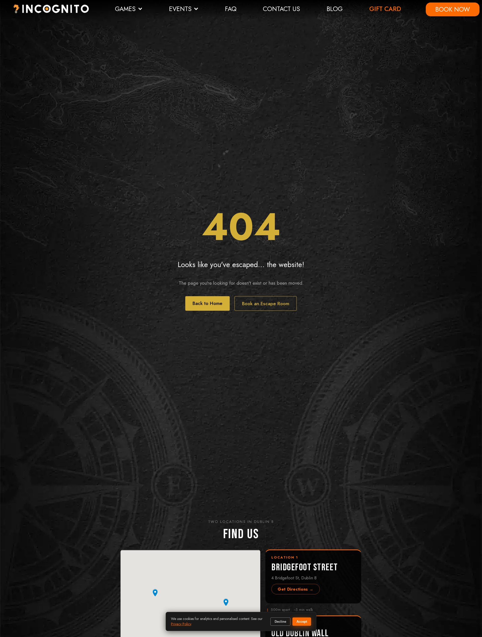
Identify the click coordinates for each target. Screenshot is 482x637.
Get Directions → (296, 589)
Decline (280, 621)
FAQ (230, 8)
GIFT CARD (385, 8)
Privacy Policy (181, 623)
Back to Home (207, 303)
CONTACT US (281, 8)
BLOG (335, 8)
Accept (301, 621)
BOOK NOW (452, 9)
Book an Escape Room (265, 303)
